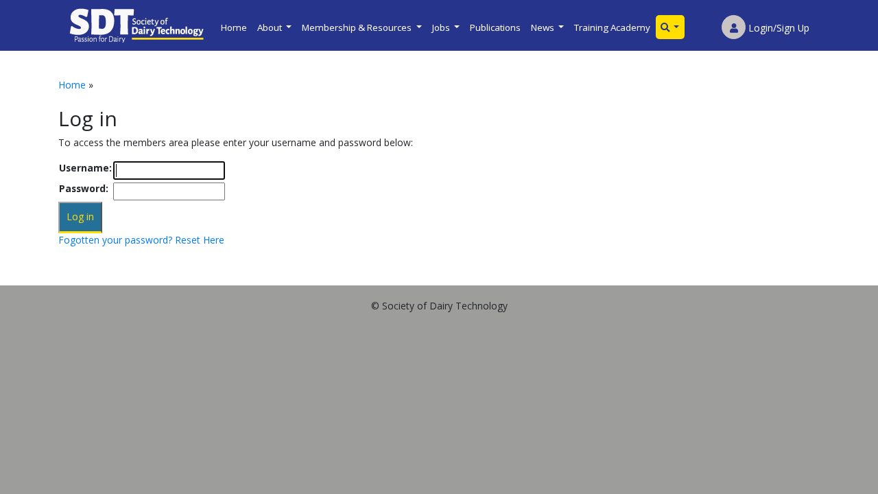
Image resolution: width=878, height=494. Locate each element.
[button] (670, 27)
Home (234, 27)
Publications (495, 27)
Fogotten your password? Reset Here (141, 239)
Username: (85, 167)
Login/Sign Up (777, 27)
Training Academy (612, 27)
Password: (83, 188)
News (543, 27)
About (270, 27)
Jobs (442, 27)
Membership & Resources (358, 27)
